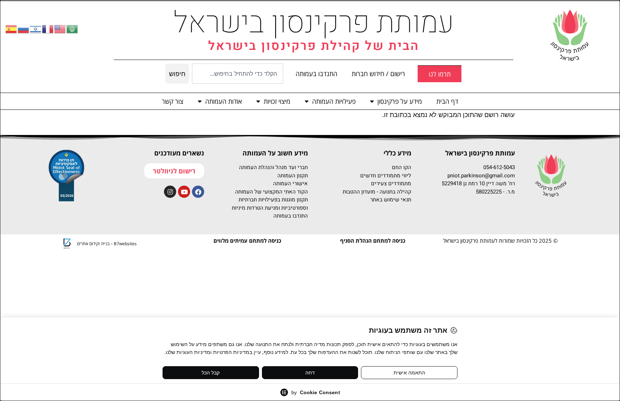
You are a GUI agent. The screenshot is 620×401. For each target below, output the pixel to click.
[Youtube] (184, 192)
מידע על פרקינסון (399, 101)
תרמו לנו (440, 74)
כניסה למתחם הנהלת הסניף (372, 240)
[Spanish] (11, 28)
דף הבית (447, 101)
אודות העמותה (223, 101)
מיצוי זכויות (277, 101)
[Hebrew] (36, 28)
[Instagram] (170, 192)
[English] (60, 28)
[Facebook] (198, 192)
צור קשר (172, 101)
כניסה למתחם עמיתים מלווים (247, 240)
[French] (48, 28)
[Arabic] (72, 28)
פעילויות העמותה (334, 101)
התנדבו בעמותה (316, 73)
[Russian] (24, 28)
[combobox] (237, 74)
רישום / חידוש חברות (378, 73)
